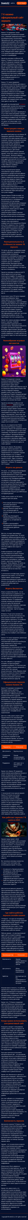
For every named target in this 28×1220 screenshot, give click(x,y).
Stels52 (5, 3)
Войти (13, 3)
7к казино (22, 104)
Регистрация (22, 3)
